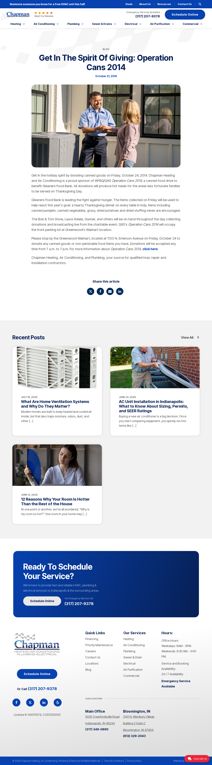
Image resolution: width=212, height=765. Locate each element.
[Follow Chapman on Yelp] (58, 702)
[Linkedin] (119, 291)
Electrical (131, 24)
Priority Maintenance (99, 645)
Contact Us (185, 4)
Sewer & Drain (132, 657)
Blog (88, 669)
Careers (90, 651)
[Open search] (200, 4)
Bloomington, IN (136, 711)
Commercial (190, 24)
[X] (90, 291)
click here (150, 249)
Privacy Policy (134, 760)
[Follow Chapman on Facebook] (16, 702)
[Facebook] (100, 291)
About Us (145, 4)
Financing (91, 639)
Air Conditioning (44, 24)
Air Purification (160, 24)
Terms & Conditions (114, 760)
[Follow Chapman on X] (30, 702)
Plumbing (73, 24)
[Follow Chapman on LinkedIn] (44, 702)
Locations (92, 663)
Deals (129, 4)
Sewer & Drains (102, 24)
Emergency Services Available (143, 12)
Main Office (95, 711)
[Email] (110, 291)
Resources (164, 4)
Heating (15, 24)
